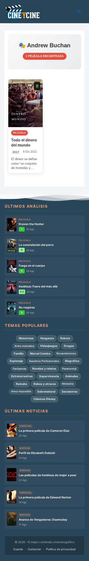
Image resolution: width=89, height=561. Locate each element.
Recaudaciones (66, 353)
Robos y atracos (44, 384)
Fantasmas (19, 368)
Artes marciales (24, 346)
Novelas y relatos (44, 368)
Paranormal (69, 368)
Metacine (68, 383)
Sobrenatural (46, 391)
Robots (65, 338)
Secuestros (70, 391)
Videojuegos (48, 346)
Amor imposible (21, 391)
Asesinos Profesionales (44, 361)
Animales (71, 376)
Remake (21, 384)
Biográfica (72, 361)
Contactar (34, 549)
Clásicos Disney (44, 399)
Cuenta (18, 549)
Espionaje (16, 361)
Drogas (69, 346)
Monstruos (26, 338)
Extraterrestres (22, 376)
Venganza (47, 338)
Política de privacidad (61, 549)
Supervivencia (49, 376)
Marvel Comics (40, 353)
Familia (18, 353)
